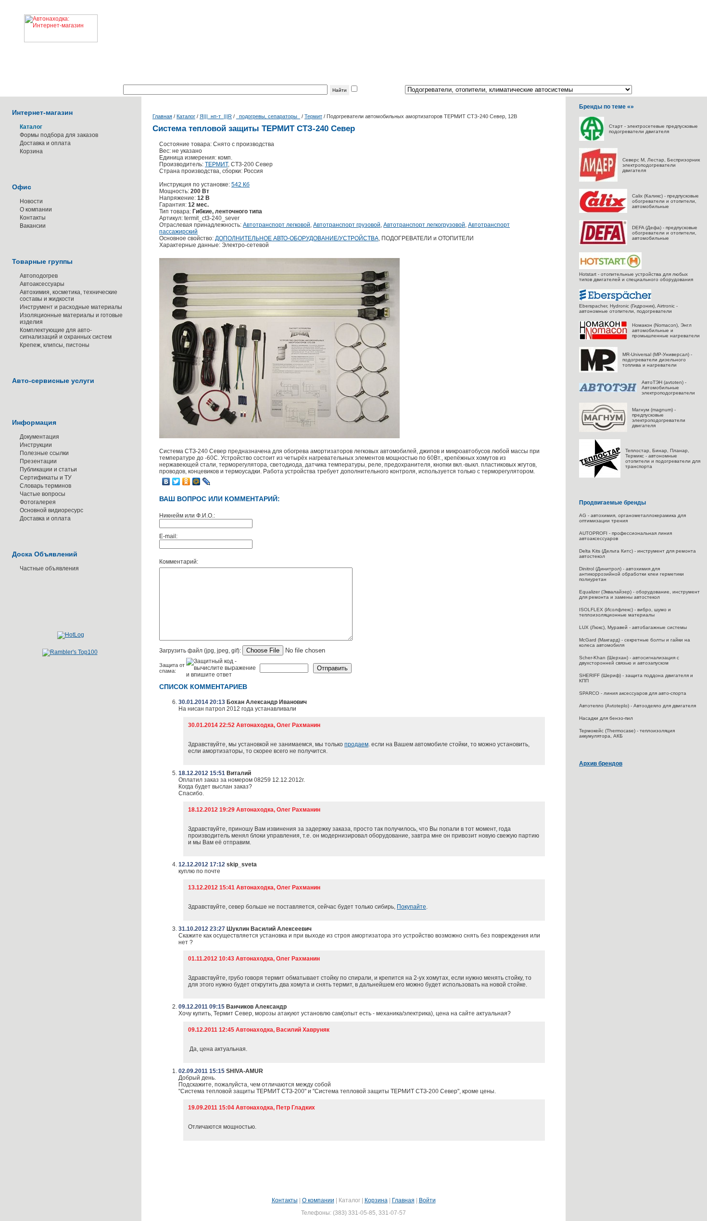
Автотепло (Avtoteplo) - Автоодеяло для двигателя (637, 705)
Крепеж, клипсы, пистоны (54, 345)
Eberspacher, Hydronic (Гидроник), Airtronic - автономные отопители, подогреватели (628, 308)
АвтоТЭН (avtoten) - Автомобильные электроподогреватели (668, 387)
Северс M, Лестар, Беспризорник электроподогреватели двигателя (661, 165)
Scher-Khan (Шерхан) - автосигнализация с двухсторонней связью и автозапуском (629, 660)
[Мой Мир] (196, 481)
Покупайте (411, 906)
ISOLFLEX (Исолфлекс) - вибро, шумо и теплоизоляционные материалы (625, 612)
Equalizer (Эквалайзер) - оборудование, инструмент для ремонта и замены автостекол (639, 594)
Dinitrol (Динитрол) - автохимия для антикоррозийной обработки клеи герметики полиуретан (631, 574)
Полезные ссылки (44, 453)
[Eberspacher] (615, 299)
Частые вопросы (42, 494)
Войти (427, 1200)
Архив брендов (600, 763)
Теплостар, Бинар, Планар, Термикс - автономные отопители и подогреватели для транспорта (662, 458)
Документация (39, 436)
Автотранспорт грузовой (346, 225)
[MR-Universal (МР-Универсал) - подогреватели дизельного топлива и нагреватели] (598, 370)
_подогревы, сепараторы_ (268, 116)
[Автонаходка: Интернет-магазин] (49, 21)
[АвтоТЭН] (608, 390)
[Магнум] (603, 430)
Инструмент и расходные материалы (71, 307)
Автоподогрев (39, 275)
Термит (313, 116)
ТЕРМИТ (216, 164)
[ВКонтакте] (166, 481)
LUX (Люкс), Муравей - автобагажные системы (633, 627)
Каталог (186, 116)
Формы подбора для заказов (59, 135)
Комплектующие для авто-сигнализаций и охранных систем (66, 333)
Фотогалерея (38, 502)
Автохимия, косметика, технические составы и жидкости (68, 295)
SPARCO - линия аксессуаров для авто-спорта (632, 693)
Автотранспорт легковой (276, 225)
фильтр (369, 89)
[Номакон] (603, 338)
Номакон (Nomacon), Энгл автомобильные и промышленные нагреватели (666, 330)
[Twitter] (176, 481)
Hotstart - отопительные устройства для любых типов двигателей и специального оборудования (636, 276)
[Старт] (591, 139)
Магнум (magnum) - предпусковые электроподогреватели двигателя (658, 417)
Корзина (31, 151)
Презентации (38, 461)
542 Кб (240, 184)
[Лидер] (598, 180)
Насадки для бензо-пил (606, 718)
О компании (36, 209)
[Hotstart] (610, 267)
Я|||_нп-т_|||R (216, 116)
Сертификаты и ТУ (46, 477)
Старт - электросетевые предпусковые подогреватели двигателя (653, 128)
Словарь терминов (45, 485)
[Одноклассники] (186, 481)
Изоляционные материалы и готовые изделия (71, 318)
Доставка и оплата (45, 143)
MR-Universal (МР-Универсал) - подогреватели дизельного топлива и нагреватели (657, 360)
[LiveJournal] (207, 481)
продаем (356, 744)
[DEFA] (603, 243)
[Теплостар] (599, 476)
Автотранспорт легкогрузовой (424, 225)
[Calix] (603, 211)
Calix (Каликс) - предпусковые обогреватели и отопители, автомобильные (665, 201)
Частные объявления (49, 568)
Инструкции (36, 445)
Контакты (33, 217)
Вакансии (33, 225)
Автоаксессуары (42, 284)
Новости (31, 201)
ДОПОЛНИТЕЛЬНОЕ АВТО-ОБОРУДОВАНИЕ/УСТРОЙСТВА (297, 238)
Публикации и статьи (48, 469)
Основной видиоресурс (51, 510)
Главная (162, 116)
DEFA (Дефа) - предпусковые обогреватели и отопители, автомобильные (664, 233)
